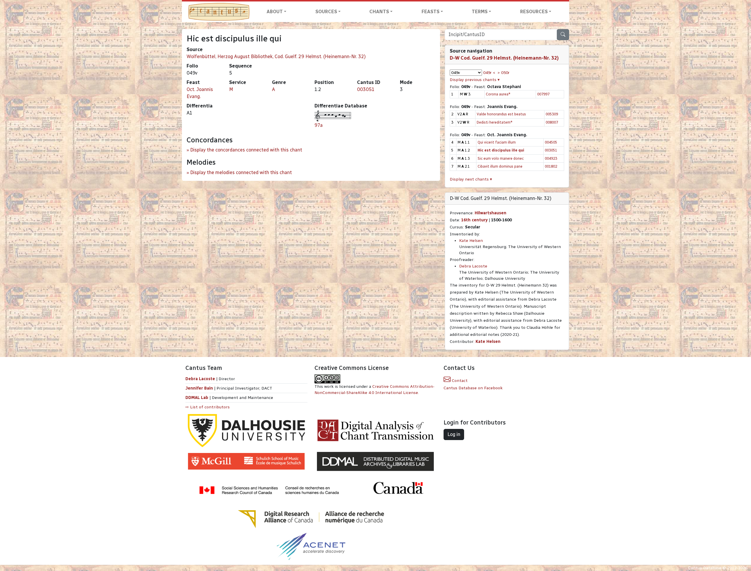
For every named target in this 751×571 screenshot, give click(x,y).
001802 (551, 166)
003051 (366, 89)
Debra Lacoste (473, 266)
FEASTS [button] (430, 11)
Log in (453, 434)
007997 (543, 94)
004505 (551, 142)
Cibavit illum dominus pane (500, 166)
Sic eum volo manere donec (501, 158)
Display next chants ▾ (471, 179)
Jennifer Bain (199, 388)
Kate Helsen (471, 240)
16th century (474, 220)
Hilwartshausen (490, 212)
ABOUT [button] (275, 11)
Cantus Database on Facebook (473, 387)
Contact (459, 380)
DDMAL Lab (196, 397)
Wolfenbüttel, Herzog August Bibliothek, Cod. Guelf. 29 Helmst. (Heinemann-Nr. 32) (276, 56)
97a (318, 125)
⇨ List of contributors (207, 407)
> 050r (504, 72)
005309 (552, 114)
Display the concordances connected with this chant (246, 150)
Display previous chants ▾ (475, 79)
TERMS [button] (480, 11)
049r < (489, 72)
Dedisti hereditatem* (494, 122)
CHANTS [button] (379, 11)
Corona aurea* (498, 94)
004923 (551, 158)
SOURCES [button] (326, 11)
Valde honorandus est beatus (501, 114)
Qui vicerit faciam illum (497, 142)
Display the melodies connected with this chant (241, 172)
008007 (552, 122)
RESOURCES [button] (534, 11)
